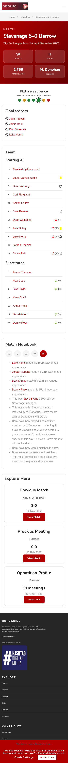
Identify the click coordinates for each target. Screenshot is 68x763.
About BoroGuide (8, 636)
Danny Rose (19, 389)
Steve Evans (30, 398)
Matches (25, 17)
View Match (34, 517)
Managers (5, 716)
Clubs (4, 703)
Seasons (5, 696)
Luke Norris (16, 134)
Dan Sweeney (17, 129)
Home (12, 17)
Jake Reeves (17, 118)
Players (4, 683)
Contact (4, 739)
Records (5, 710)
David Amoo (19, 380)
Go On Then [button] (47, 757)
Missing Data (6, 732)
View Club (34, 599)
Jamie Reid (16, 124)
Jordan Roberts (21, 371)
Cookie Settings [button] (24, 757)
